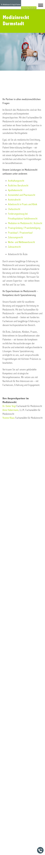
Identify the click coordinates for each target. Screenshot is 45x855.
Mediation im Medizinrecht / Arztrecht (25, 223)
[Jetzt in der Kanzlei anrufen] (40, 850)
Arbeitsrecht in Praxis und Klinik (22, 204)
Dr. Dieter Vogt (9, 406)
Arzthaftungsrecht (16, 180)
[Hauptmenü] (40, 6)
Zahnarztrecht (14, 246)
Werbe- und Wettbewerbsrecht (21, 242)
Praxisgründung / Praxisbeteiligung (24, 228)
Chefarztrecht (14, 209)
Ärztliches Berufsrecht (18, 185)
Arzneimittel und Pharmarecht (21, 195)
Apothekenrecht (15, 190)
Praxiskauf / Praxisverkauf (20, 232)
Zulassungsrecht (15, 237)
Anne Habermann (10, 410)
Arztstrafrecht (14, 199)
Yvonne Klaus (8, 417)
